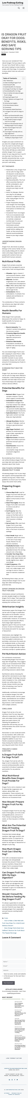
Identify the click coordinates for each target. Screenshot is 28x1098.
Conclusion (8, 107)
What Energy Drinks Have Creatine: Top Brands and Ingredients (20, 1022)
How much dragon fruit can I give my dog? (13, 128)
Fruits (3, 54)
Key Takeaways (8, 80)
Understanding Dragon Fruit (12, 82)
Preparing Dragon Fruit (11, 97)
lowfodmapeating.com (13, 1089)
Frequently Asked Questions (13, 109)
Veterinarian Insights (11, 103)
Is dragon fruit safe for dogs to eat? (14, 112)
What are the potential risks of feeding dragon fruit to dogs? (14, 124)
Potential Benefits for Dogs (12, 91)
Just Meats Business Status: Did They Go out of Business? (20, 1013)
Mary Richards (4, 52)
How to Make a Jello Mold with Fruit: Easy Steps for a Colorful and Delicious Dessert (13, 923)
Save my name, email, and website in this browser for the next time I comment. (15, 976)
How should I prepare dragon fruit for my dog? (13, 120)
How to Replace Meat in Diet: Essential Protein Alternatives (19, 1005)
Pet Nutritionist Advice (11, 105)
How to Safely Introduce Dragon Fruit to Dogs (13, 94)
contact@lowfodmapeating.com (15, 1068)
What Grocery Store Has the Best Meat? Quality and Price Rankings (20, 1039)
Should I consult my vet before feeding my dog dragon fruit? (14, 136)
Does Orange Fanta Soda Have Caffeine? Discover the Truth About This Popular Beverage (13, 930)
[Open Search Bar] (19, 8)
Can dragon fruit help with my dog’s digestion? (13, 132)
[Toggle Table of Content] (22, 78)
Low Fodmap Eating (12, 2)
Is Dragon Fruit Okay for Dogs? (13, 89)
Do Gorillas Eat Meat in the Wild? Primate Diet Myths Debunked (20, 1047)
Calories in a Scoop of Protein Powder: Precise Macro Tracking (20, 1030)
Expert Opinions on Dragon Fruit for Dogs (13, 100)
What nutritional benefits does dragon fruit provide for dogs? (14, 116)
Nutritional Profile (9, 85)
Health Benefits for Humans (12, 87)
